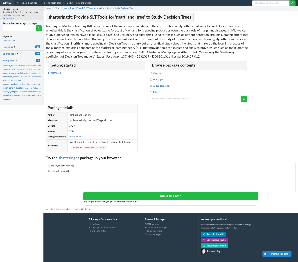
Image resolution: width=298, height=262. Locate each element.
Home (49, 8)
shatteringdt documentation (56, 209)
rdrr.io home (95, 224)
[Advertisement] (273, 70)
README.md (9, 40)
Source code (9, 54)
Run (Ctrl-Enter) (170, 196)
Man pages (8, 61)
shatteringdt (69, 158)
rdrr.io (7, 3)
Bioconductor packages (156, 228)
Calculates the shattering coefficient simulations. (32, 95)
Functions (8, 47)
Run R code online (97, 231)
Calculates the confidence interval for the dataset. (31, 77)
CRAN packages (152, 224)
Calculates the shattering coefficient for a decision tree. (34, 73)
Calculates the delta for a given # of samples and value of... (33, 69)
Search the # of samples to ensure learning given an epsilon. (37, 88)
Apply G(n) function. (12, 80)
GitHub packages (153, 234)
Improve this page (279, 254)
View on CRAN (76, 137)
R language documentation (102, 228)
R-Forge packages (153, 231)
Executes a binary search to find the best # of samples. (33, 92)
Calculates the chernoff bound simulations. (27, 66)
